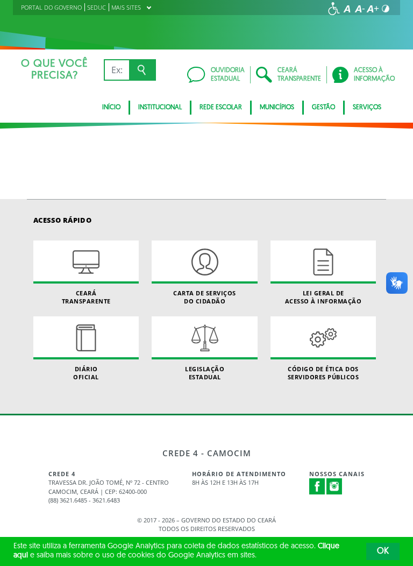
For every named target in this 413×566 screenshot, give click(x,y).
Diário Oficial (86, 373)
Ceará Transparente (86, 297)
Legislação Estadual (204, 373)
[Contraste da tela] (385, 8)
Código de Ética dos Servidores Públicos (323, 373)
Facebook (317, 486)
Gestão (323, 107)
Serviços (367, 107)
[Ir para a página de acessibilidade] (333, 8)
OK (383, 551)
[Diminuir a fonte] (359, 8)
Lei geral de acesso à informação (323, 297)
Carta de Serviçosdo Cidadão (204, 297)
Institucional (160, 107)
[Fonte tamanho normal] (346, 8)
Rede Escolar (221, 107)
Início (111, 107)
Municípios (277, 107)
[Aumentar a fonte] (372, 8)
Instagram (334, 486)
